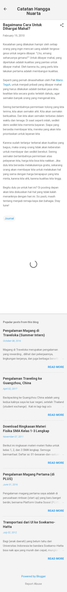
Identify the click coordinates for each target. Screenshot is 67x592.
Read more (56, 367)
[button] (62, 25)
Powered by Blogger (33, 576)
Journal (9, 218)
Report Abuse (33, 583)
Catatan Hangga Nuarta (33, 11)
